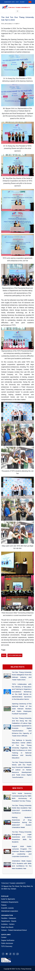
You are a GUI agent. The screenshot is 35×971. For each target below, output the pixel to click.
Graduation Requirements (9, 902)
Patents (4, 905)
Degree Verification (7, 940)
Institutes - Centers (7, 924)
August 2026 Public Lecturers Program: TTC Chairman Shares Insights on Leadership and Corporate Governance (21, 851)
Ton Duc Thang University (19, 7)
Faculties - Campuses (8, 918)
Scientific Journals (7, 908)
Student (22, 2)
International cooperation (9, 911)
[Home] (5, 7)
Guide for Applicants (8, 899)
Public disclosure (7, 943)
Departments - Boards (8, 921)
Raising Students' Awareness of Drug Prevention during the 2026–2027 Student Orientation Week (21, 822)
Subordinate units (9, 2)
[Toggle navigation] (17, 11)
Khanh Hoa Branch (7, 927)
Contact (3, 937)
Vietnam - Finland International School (14, 930)
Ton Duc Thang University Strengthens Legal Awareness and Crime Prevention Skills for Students (21, 837)
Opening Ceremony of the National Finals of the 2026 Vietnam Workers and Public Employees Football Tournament (21, 709)
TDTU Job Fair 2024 (15, 655)
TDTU (4, 655)
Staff (17, 2)
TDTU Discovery (6, 946)
